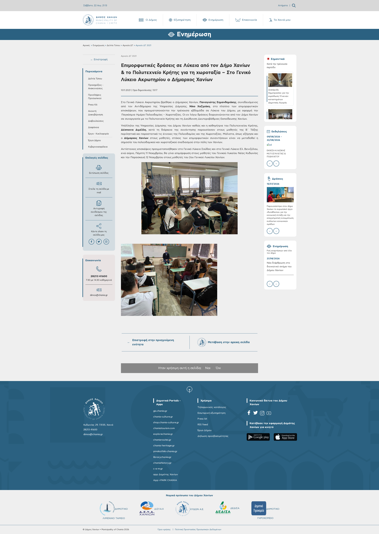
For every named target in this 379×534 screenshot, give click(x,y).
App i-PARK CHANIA (165, 480)
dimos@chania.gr (99, 295)
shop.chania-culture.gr (166, 422)
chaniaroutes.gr (162, 440)
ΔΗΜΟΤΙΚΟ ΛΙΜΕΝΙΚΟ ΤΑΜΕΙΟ (115, 513)
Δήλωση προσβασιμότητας (212, 436)
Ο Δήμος (151, 20)
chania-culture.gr (163, 417)
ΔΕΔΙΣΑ (234, 508)
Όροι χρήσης (164, 530)
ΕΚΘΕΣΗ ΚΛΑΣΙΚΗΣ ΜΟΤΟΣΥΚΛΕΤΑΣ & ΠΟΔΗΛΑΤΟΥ (276, 154)
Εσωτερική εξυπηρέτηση (211, 413)
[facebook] (249, 413)
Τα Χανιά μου (282, 20)
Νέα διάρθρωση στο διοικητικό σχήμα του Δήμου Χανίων (279, 266)
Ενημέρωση (215, 20)
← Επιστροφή (98, 59)
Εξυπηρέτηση (182, 20)
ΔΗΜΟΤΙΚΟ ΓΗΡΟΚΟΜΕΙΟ (268, 513)
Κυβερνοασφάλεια (97, 147)
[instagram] (262, 413)
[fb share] (91, 241)
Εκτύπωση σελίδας (99, 173)
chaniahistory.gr (162, 463)
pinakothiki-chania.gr (165, 451)
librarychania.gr (162, 457)
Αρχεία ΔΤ (128, 45)
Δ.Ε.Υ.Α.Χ (159, 509)
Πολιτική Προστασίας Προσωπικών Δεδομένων (198, 530)
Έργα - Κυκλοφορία (98, 134)
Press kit (202, 419)
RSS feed (202, 424)
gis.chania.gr (160, 411)
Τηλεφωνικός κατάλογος (211, 407)
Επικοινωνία (249, 20)
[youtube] (269, 413)
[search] (294, 5)
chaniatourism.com (164, 428)
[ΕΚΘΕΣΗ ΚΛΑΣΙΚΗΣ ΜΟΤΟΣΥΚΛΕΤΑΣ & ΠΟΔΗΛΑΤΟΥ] (280, 145)
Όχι (218, 368)
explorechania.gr (163, 434)
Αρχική (86, 45)
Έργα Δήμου (204, 430)
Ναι (208, 368)
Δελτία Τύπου (113, 45)
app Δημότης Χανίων (165, 474)
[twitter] (255, 413)
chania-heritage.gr (164, 445)
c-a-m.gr (158, 469)
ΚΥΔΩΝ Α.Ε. (197, 509)
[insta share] (106, 241)
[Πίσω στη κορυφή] (189, 389)
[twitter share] (99, 241)
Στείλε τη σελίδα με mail (99, 191)
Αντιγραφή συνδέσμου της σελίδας (99, 212)
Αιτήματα (283, 5)
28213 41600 (99, 276)
